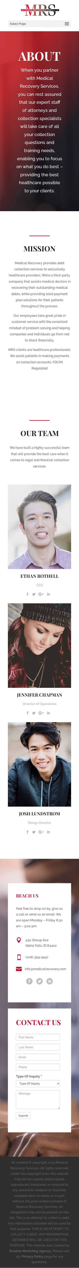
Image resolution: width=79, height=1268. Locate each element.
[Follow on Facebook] (29, 981)
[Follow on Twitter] (39, 981)
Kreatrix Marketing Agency (30, 1251)
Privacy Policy (33, 1256)
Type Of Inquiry (29, 1076)
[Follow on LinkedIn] (49, 981)
